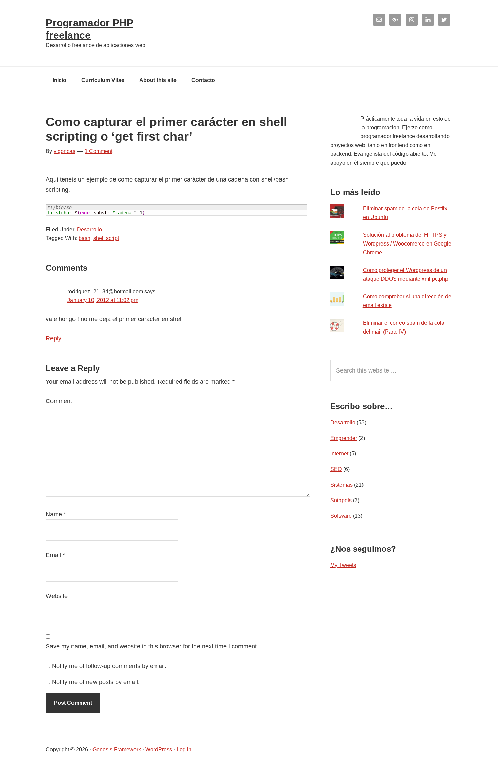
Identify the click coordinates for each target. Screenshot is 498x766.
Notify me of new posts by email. (96, 682)
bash (84, 238)
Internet (339, 453)
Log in (184, 749)
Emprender (343, 438)
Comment (59, 401)
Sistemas (341, 485)
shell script (106, 238)
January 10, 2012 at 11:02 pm (102, 300)
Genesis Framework (116, 749)
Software (341, 516)
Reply (53, 338)
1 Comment (98, 151)
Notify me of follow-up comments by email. (109, 666)
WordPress (158, 749)
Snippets (341, 500)
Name (56, 514)
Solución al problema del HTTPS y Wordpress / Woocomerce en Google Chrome (407, 243)
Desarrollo (89, 229)
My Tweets (343, 565)
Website (57, 596)
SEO (336, 469)
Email (55, 555)
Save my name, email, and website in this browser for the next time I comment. (152, 646)
